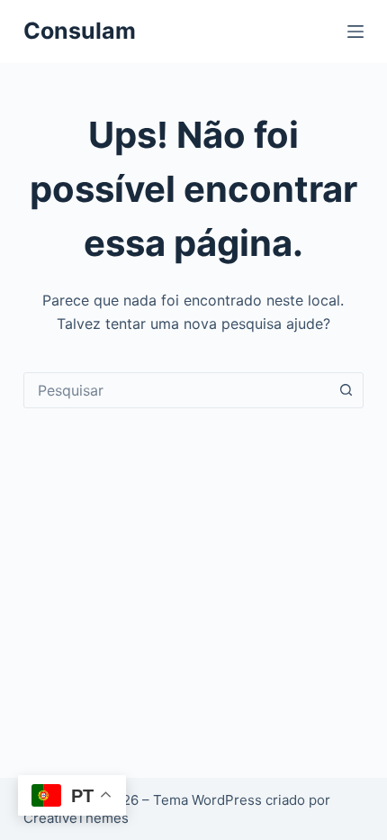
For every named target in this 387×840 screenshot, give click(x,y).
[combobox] (176, 390)
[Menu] (355, 31)
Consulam (79, 30)
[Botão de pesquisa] (345, 390)
